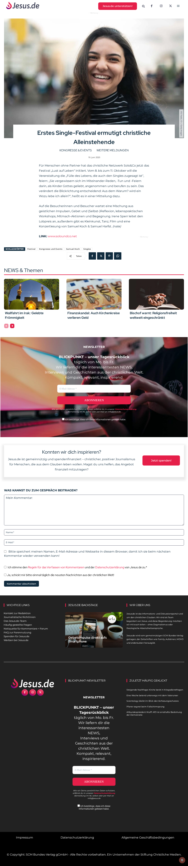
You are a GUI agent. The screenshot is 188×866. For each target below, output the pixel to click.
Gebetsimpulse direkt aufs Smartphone (87, 639)
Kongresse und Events (50, 249)
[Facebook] (152, 6)
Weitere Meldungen (113, 150)
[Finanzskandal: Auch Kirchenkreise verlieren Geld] (94, 294)
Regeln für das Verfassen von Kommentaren (56, 567)
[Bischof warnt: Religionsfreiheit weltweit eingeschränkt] (156, 294)
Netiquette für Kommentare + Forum (26, 628)
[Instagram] (161, 6)
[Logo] (33, 683)
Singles (87, 249)
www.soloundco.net (62, 236)
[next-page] (12, 326)
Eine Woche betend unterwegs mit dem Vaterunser (152, 695)
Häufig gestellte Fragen (18, 624)
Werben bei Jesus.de (16, 640)
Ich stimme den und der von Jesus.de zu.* (77, 567)
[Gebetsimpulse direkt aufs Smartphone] (94, 630)
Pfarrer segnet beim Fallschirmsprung (145, 706)
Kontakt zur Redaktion (17, 613)
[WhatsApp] (117, 256)
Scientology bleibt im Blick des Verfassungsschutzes (152, 701)
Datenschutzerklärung (109, 567)
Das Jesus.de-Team (15, 620)
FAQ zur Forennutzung (17, 632)
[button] (143, 6)
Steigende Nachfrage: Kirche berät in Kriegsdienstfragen (154, 689)
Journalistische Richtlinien (20, 617)
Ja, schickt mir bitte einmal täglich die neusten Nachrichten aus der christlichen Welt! (60, 575)
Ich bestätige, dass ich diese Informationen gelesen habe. (95, 419)
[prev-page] (6, 326)
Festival (31, 249)
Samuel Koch (73, 249)
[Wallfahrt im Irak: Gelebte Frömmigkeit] (31, 294)
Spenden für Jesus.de (16, 636)
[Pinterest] (109, 256)
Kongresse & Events (75, 150)
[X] (171, 6)
